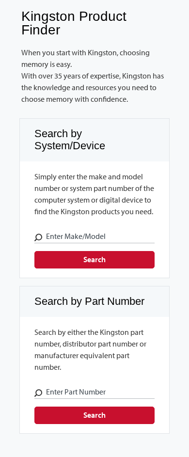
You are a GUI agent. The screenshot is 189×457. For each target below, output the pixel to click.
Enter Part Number (76, 391)
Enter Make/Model (76, 236)
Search (94, 259)
